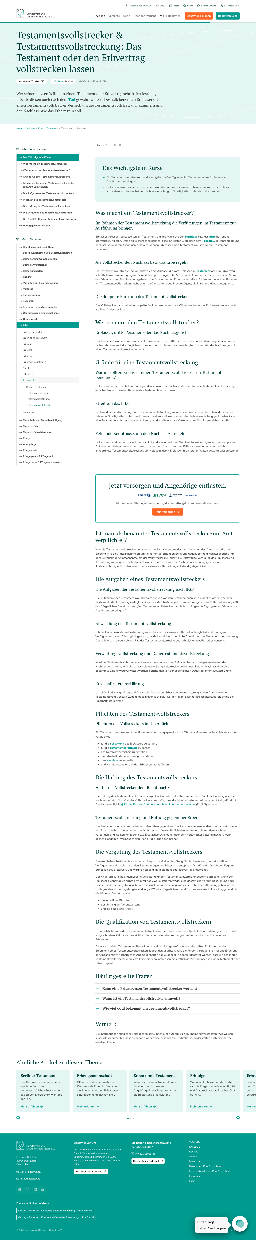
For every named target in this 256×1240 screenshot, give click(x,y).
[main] (167, 596)
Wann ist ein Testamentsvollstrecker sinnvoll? (141, 998)
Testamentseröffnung (124, 748)
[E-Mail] (120, 145)
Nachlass (112, 760)
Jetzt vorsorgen (166, 512)
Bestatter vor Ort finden (89, 1171)
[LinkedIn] (115, 145)
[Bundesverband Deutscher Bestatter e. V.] (35, 13)
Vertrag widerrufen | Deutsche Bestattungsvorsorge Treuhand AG (55, 1210)
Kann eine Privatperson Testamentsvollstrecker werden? (149, 988)
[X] (106, 145)
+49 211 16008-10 (30, 1172)
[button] (238, 1118)
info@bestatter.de (30, 1178)
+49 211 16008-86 (144, 1153)
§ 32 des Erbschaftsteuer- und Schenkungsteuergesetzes (158, 804)
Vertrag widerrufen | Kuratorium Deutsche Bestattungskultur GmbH (56, 1217)
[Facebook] (111, 145)
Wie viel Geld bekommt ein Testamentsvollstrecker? (146, 1008)
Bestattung (117, 744)
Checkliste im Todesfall (146, 1161)
